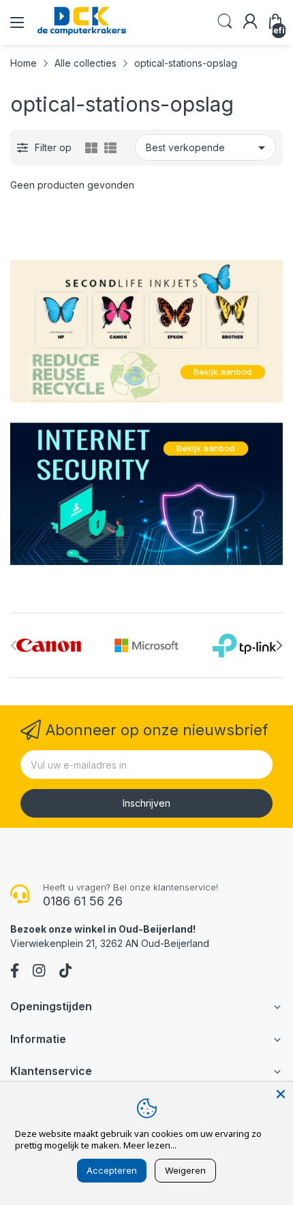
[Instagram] (39, 971)
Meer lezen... (149, 1145)
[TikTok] (65, 971)
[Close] (281, 1094)
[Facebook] (14, 971)
